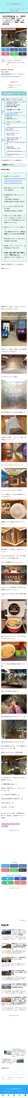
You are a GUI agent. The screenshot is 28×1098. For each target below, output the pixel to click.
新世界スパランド (13, 87)
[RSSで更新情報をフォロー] (20, 883)
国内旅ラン (5, 826)
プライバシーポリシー (20, 1091)
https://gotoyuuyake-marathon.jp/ (11, 76)
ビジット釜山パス (11, 112)
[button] (25, 513)
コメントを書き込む (14, 1073)
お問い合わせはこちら (7, 1091)
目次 (12, 82)
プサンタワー (13, 140)
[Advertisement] (14, 846)
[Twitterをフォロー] (7, 878)
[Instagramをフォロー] (20, 878)
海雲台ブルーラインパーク (16, 115)
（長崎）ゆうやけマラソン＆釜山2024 (11, 824)
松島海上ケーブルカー (15, 130)
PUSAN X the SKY (14, 114)
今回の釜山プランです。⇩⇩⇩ (14, 85)
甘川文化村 (12, 134)
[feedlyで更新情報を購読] (7, 883)
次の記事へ (12, 807)
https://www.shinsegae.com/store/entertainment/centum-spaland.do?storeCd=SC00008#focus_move (14, 181)
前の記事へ (4, 807)
